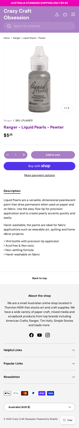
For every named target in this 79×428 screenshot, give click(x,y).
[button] (65, 14)
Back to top (39, 278)
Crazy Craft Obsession (24, 419)
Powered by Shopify (47, 419)
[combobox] (39, 26)
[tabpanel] (39, 227)
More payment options (39, 175)
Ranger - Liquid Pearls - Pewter (29, 38)
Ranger (8, 120)
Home (7, 38)
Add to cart (53, 154)
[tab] (12, 191)
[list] (39, 79)
